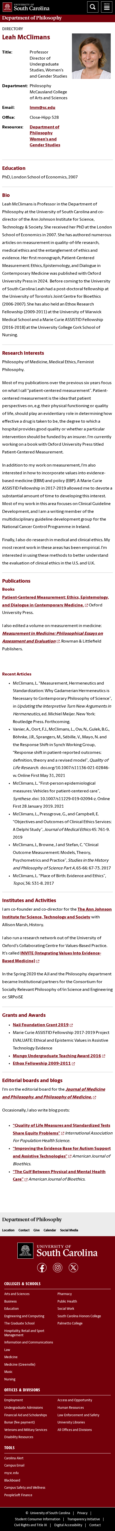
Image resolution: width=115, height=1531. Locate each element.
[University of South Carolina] (57, 1251)
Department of (32, 18)
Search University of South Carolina (92, 7)
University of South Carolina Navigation (106, 7)
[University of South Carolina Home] (24, 6)
